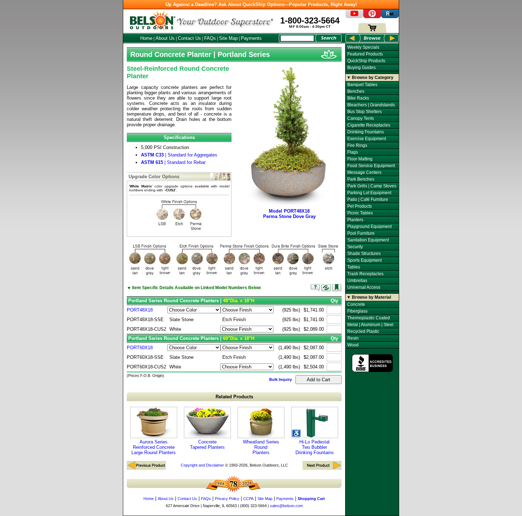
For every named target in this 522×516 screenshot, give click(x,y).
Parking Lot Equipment (369, 192)
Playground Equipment (369, 226)
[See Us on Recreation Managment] (390, 16)
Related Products (234, 396)
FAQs (210, 38)
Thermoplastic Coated (368, 317)
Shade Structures (364, 253)
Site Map (228, 38)
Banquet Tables (362, 84)
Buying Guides (361, 67)
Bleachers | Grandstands (371, 104)
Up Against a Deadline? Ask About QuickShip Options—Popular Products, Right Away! (261, 4)
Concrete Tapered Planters (207, 444)
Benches (355, 91)
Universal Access (363, 287)
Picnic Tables (360, 213)
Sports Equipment (364, 260)
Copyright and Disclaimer (202, 465)
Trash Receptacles (365, 273)
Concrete (356, 304)
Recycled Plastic (363, 331)
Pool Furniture (361, 233)
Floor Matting (360, 158)
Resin (353, 338)
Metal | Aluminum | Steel (370, 324)
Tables (353, 267)
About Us (165, 38)
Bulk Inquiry (280, 379)
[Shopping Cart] (372, 31)
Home (146, 38)
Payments (251, 38)
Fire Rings (357, 145)
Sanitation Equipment (368, 240)
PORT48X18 (140, 310)
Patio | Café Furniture (367, 199)
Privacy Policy (227, 498)
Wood (353, 344)
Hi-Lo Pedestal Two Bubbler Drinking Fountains (314, 447)
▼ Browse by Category (370, 77)
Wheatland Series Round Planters (261, 447)
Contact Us (189, 38)
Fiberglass (357, 311)
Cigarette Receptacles (368, 125)
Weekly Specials (363, 47)
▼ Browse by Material (369, 297)
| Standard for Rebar (173, 162)
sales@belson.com (286, 506)
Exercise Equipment (366, 138)
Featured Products (365, 54)
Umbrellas (357, 280)
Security (355, 246)
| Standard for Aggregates (179, 155)
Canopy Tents (360, 118)
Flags (352, 152)
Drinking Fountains (365, 131)
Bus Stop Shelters (364, 111)
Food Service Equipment (371, 165)
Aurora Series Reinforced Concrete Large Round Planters (153, 447)
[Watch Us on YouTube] (354, 16)
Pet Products (359, 206)
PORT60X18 (140, 347)
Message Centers (364, 172)
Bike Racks (358, 98)
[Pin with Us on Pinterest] (372, 16)
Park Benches (360, 179)
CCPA (248, 498)
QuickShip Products (366, 60)
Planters (355, 219)
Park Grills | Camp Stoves (371, 185)
